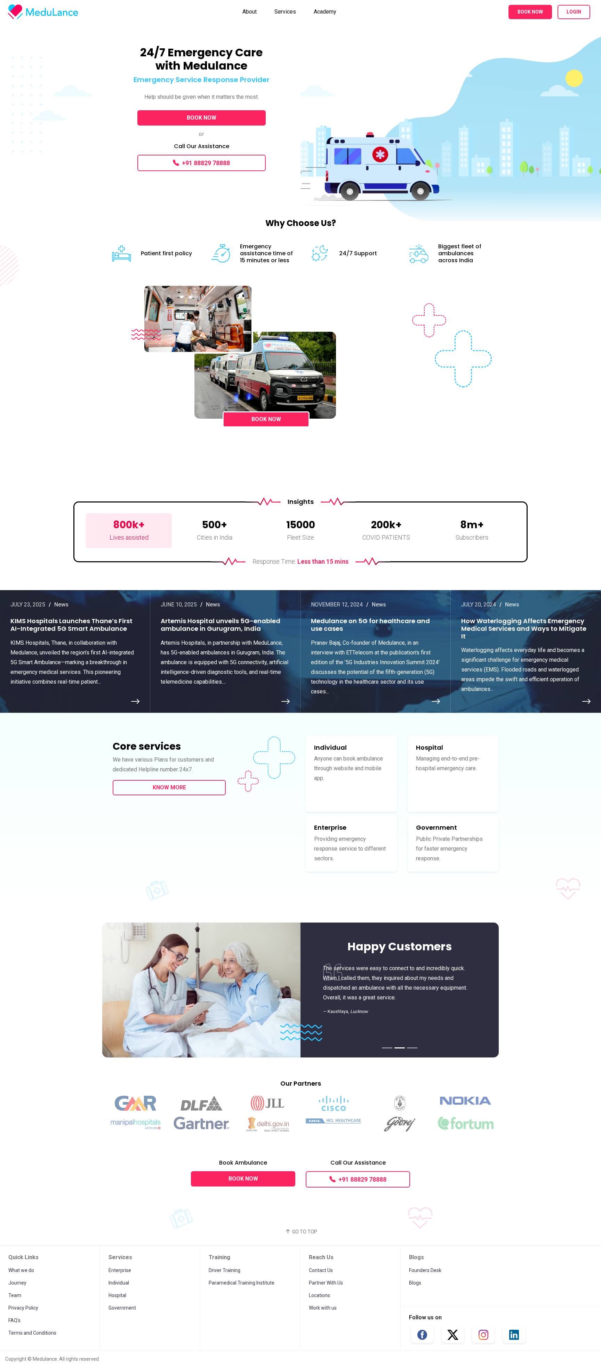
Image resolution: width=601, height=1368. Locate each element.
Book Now (530, 12)
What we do (21, 1270)
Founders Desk (425, 1270)
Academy (325, 11)
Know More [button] (169, 787)
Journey (17, 1283)
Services (285, 11)
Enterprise (120, 1270)
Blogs (415, 1283)
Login (574, 12)
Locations (319, 1295)
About (249, 11)
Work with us (323, 1308)
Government (122, 1308)
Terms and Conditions (32, 1333)
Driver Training (224, 1270)
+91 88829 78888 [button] (206, 163)
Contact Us (321, 1270)
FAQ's (14, 1320)
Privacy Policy (23, 1308)
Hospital (117, 1295)
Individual (119, 1283)
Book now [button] (201, 117)
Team (14, 1295)
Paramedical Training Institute (241, 1283)
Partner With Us (326, 1283)
